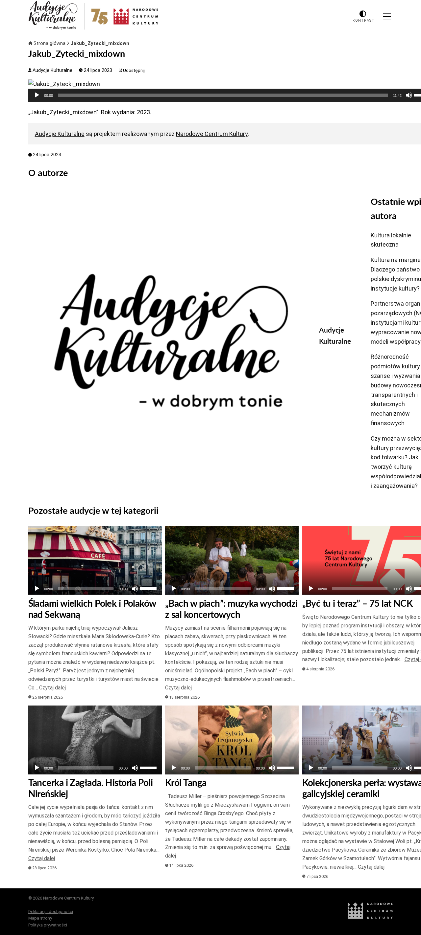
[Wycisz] (409, 95)
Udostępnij (133, 70)
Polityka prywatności (47, 925)
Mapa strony (40, 918)
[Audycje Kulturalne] (168, 341)
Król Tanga (185, 783)
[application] (95, 588)
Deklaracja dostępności (50, 911)
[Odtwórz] (37, 95)
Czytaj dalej (52, 688)
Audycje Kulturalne (51, 70)
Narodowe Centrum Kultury (212, 133)
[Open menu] (387, 16)
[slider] (223, 95)
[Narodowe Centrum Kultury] (370, 917)
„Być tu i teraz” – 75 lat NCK (357, 603)
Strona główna (49, 43)
